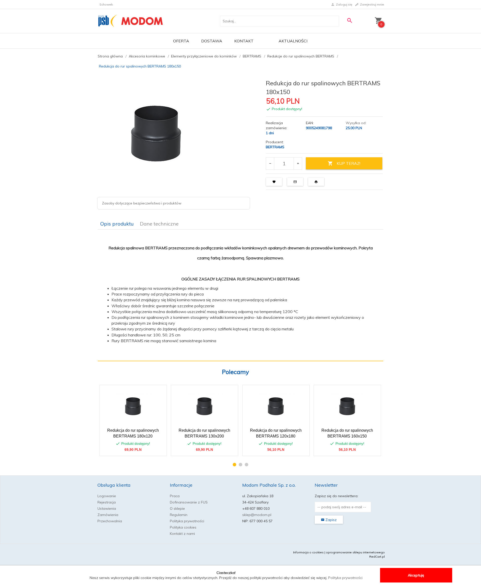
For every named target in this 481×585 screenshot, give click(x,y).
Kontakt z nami (182, 533)
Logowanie (106, 496)
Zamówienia (107, 515)
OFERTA (181, 40)
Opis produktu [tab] (117, 224)
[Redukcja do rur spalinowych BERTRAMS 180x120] (132, 406)
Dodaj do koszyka (134, 450)
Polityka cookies (183, 527)
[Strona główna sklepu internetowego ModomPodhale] (130, 21)
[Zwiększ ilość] (298, 164)
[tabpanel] (240, 295)
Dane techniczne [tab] (159, 224)
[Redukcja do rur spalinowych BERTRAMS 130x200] (204, 406)
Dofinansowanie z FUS (189, 502)
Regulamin (178, 515)
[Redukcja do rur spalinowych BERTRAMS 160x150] (347, 406)
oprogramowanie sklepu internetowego (355, 552)
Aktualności (293, 40)
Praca (175, 496)
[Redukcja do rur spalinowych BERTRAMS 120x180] (275, 406)
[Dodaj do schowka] (159, 391)
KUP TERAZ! (348, 163)
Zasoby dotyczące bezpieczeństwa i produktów (141, 203)
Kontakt (244, 40)
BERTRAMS (275, 147)
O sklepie (177, 508)
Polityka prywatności (187, 521)
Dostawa (211, 40)
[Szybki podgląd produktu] (147, 391)
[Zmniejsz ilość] (270, 164)
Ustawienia (106, 508)
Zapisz (330, 520)
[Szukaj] (349, 20)
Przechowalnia (109, 521)
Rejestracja (106, 502)
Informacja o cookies (308, 552)
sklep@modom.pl (256, 515)
